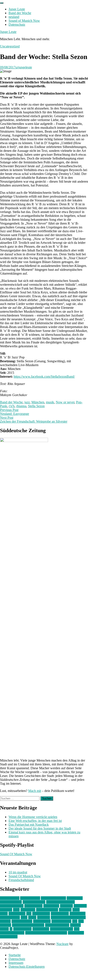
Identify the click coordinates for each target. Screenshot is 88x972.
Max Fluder (77, 913)
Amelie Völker (30, 898)
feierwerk (66, 906)
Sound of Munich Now (24, 20)
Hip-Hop (6, 909)
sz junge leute (22, 929)
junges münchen (47, 909)
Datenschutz (17, 24)
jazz (27, 402)
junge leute (28, 909)
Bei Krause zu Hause (60, 902)
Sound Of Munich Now (16, 854)
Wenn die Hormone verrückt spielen (33, 817)
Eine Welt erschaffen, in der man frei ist (35, 821)
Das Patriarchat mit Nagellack (29, 824)
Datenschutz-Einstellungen (27, 966)
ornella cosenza (22, 921)
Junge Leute (17, 9)
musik (50, 402)
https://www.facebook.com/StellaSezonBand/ (44, 376)
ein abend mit (33, 906)
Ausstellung (75, 898)
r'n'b (12, 406)
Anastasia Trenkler (53, 898)
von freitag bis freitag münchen (46, 933)
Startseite (15, 955)
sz (11, 929)
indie (16, 909)
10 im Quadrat (9, 898)
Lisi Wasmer (17, 913)
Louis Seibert (60, 913)
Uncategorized (10, 46)
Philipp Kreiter (61, 921)
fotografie (80, 906)
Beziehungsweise (11, 906)
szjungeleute (23, 67)
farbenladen (51, 906)
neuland (14, 17)
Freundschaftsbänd (21, 880)
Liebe (4, 913)
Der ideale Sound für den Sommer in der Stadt (40, 828)
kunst (76, 909)
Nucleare (62, 944)
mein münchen (10, 917)
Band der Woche (20, 13)
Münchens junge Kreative (68, 917)
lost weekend (41, 913)
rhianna (21, 406)
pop (74, 921)
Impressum (16, 963)
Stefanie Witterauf (57, 925)
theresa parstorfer (61, 929)
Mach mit (34, 791)
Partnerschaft (42, 921)
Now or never (65, 402)
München (37, 402)
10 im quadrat (18, 872)
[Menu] (1, 3)
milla (24, 917)
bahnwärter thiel (11, 902)
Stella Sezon (36, 406)
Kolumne (65, 909)
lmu (28, 913)
